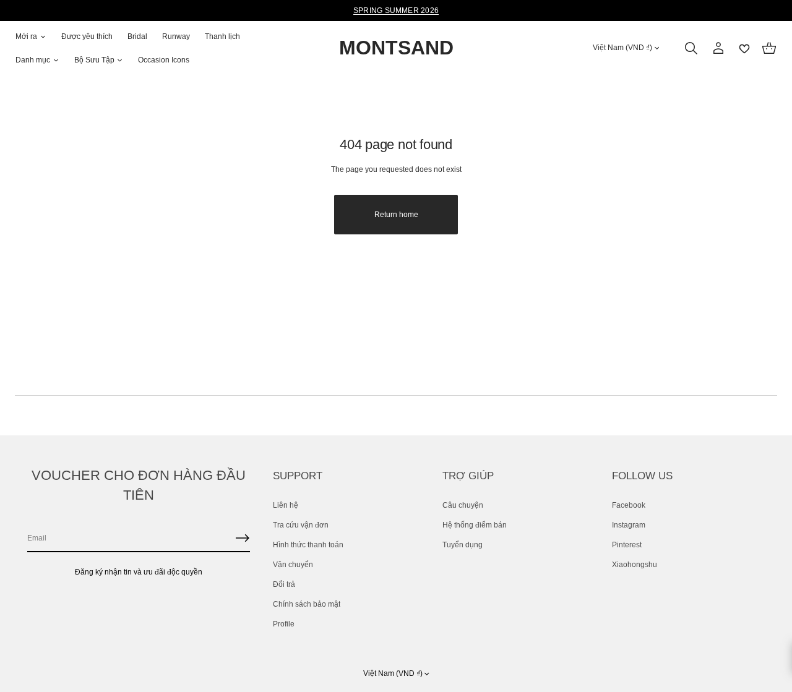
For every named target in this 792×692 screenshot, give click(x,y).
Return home (396, 214)
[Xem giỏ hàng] (769, 48)
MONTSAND (396, 48)
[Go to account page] (718, 48)
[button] (691, 48)
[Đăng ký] (242, 538)
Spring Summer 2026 (396, 10)
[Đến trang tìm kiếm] (691, 48)
